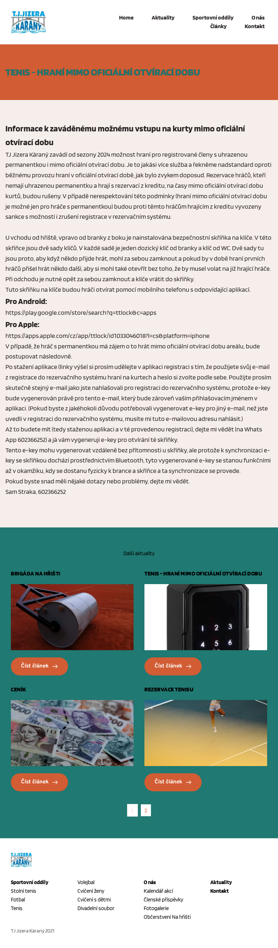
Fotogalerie (156, 908)
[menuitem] (121, 17)
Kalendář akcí (158, 891)
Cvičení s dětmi (94, 899)
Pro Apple (21, 324)
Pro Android (25, 301)
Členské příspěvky (163, 899)
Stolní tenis (23, 891)
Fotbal (18, 899)
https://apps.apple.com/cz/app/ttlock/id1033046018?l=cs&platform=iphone (107, 335)
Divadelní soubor (95, 908)
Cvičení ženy (90, 891)
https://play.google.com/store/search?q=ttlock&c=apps (80, 312)
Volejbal (85, 882)
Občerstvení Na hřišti (168, 917)
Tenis (16, 908)
